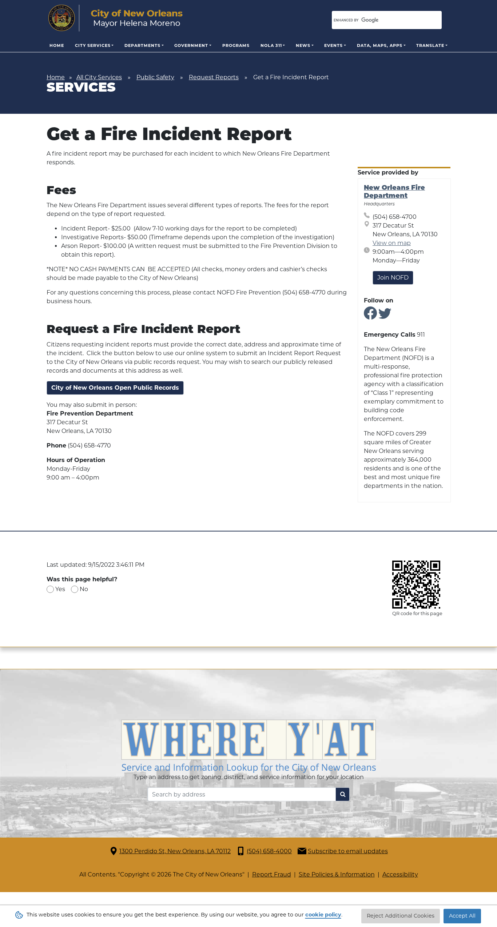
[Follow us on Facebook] (370, 316)
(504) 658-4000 (269, 851)
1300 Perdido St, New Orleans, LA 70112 (175, 851)
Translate (430, 45)
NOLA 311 (271, 45)
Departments (142, 45)
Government (191, 45)
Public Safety (155, 77)
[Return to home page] (115, 18)
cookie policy (323, 914)
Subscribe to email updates (348, 851)
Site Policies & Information (337, 874)
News (303, 45)
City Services (93, 45)
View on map (392, 243)
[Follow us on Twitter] (384, 316)
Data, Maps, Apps (379, 45)
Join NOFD (393, 277)
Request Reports (214, 77)
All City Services (99, 77)
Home (56, 45)
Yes (60, 589)
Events (333, 45)
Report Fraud (271, 874)
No (84, 589)
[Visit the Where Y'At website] (248, 745)
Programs (236, 45)
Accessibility (400, 874)
